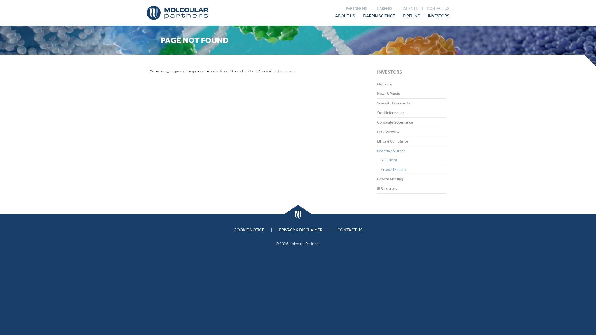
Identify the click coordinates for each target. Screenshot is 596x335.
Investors (438, 15)
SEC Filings (389, 159)
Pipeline (411, 15)
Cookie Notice (249, 229)
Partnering (357, 8)
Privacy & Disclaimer (300, 229)
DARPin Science (379, 15)
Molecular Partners (177, 13)
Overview (384, 84)
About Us (345, 15)
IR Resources (387, 188)
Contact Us (438, 8)
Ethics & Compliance (392, 141)
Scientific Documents (393, 103)
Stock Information (390, 112)
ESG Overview (388, 131)
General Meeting (390, 179)
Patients (410, 8)
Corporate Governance (395, 122)
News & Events (388, 93)
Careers (384, 8)
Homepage (286, 71)
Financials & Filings (391, 150)
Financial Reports (394, 169)
